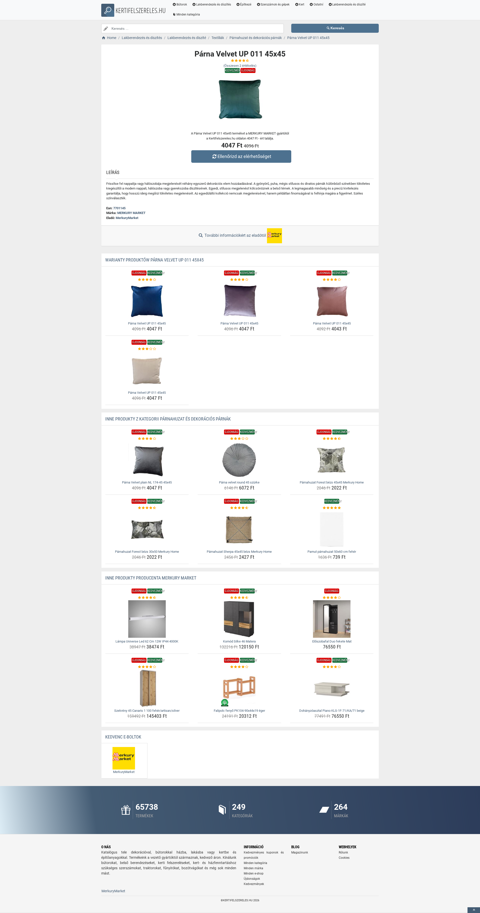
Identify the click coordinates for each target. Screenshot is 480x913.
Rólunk (343, 852)
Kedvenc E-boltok (123, 737)
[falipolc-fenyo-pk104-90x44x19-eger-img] (239, 688)
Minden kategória (188, 14)
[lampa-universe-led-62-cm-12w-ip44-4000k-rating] (147, 597)
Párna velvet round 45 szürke (239, 482)
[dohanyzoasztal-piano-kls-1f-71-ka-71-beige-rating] (332, 667)
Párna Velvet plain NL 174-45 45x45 (147, 482)
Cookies (344, 858)
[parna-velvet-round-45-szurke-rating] (239, 438)
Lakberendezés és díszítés (213, 4)
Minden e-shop (254, 873)
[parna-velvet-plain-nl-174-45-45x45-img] (147, 460)
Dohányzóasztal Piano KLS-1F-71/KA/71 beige (331, 710)
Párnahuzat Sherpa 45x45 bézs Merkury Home (239, 552)
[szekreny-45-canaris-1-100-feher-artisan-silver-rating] (147, 667)
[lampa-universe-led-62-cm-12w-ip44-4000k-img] (147, 619)
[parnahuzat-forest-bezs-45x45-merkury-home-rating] (332, 438)
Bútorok (181, 4)
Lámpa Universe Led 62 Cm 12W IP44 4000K (147, 641)
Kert (301, 4)
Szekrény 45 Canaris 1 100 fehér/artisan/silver (147, 710)
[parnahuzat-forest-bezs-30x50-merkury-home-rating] (147, 508)
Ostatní (318, 4)
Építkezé (245, 4)
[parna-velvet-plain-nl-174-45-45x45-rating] (147, 438)
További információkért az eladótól (235, 235)
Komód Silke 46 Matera (239, 641)
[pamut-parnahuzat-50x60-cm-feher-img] (332, 529)
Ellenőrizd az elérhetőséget (244, 156)
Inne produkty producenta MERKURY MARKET (150, 577)
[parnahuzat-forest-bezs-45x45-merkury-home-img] (332, 460)
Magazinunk (299, 852)
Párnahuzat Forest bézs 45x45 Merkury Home (332, 482)
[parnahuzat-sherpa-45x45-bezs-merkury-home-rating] (239, 508)
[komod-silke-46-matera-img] (239, 619)
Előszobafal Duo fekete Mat (332, 641)
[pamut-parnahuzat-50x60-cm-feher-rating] (332, 508)
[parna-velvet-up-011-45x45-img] (147, 301)
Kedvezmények (254, 884)
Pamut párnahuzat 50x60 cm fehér (332, 552)
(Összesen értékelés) (240, 66)
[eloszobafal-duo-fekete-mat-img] (332, 619)
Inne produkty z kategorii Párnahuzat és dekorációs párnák (168, 419)
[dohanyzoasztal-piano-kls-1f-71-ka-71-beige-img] (332, 688)
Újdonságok (252, 878)
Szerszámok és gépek (275, 4)
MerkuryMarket (127, 218)
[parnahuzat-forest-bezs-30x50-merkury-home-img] (147, 529)
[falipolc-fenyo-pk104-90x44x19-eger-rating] (239, 667)
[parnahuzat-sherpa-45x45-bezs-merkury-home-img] (239, 529)
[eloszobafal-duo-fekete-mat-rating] (332, 597)
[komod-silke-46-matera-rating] (239, 597)
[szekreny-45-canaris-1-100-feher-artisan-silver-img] (147, 688)
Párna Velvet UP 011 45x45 (147, 323)
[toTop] (474, 910)
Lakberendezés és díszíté (349, 4)
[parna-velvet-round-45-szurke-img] (239, 460)
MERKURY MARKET (131, 213)
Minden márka (253, 868)
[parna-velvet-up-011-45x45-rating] (147, 279)
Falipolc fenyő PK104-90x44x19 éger (239, 710)
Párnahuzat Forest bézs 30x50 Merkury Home (147, 552)
